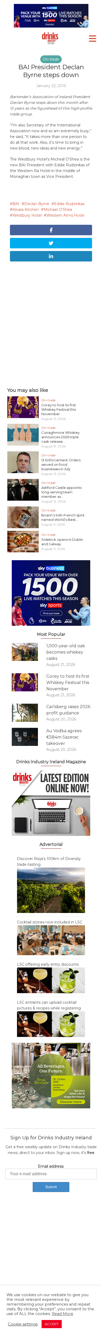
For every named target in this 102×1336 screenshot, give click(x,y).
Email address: (51, 1166)
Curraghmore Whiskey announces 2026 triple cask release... (60, 436)
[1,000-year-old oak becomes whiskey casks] (29, 652)
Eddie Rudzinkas (69, 203)
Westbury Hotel (27, 215)
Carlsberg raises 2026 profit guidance (68, 709)
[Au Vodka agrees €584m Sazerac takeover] (29, 737)
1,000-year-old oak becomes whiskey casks (65, 652)
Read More (62, 1313)
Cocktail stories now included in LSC (49, 922)
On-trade (51, 59)
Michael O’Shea (58, 209)
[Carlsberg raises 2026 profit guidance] (29, 713)
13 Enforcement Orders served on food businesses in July (61, 464)
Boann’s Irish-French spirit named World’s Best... (62, 517)
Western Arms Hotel (65, 215)
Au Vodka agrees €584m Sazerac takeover (64, 737)
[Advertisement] (51, 323)
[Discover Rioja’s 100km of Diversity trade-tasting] (51, 890)
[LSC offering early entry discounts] (51, 980)
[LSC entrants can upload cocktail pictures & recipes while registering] (51, 1023)
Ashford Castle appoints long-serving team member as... (61, 492)
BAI (16, 203)
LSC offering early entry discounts (48, 964)
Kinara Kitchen (26, 209)
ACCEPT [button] (52, 1324)
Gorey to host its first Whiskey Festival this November (58, 409)
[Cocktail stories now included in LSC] (51, 940)
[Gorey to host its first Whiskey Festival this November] (29, 682)
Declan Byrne (36, 203)
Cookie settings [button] (23, 1324)
